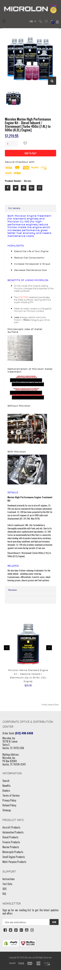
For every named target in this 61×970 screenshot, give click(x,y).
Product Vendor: (13, 180)
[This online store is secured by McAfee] (28, 943)
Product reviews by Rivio (50, 704)
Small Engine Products (13, 857)
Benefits (6, 786)
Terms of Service (11, 795)
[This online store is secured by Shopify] (10, 943)
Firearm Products (11, 842)
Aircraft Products (11, 827)
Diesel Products (10, 837)
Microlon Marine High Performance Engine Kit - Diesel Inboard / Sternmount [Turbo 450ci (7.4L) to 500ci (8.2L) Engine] (28, 124)
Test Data (7, 884)
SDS (4, 889)
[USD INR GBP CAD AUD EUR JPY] (32, 21)
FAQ (4, 894)
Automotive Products (13, 832)
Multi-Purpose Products (14, 862)
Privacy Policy (9, 800)
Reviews (12, 589)
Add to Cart (30, 153)
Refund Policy (9, 805)
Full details (14, 208)
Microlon (28, 957)
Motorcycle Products (12, 852)
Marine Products (10, 847)
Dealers (6, 790)
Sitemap (6, 810)
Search (5, 781)
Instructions (8, 879)
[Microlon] (30, 9)
